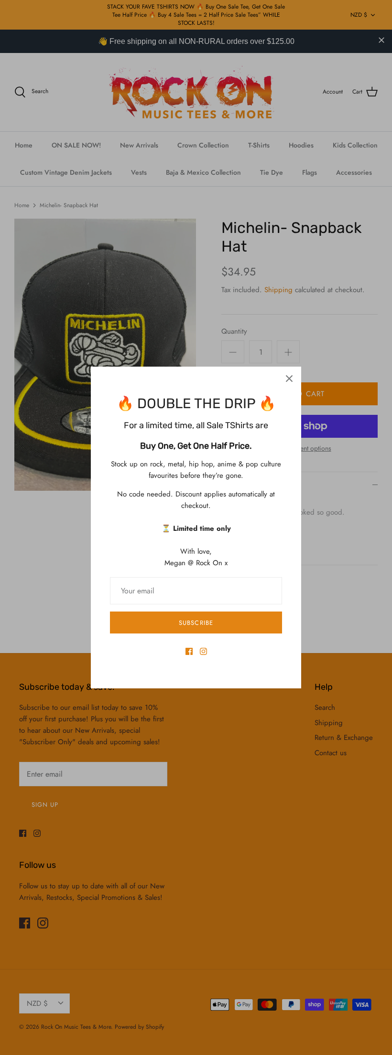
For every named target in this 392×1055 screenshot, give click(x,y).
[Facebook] (189, 651)
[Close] (289, 378)
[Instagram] (203, 651)
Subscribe (196, 622)
